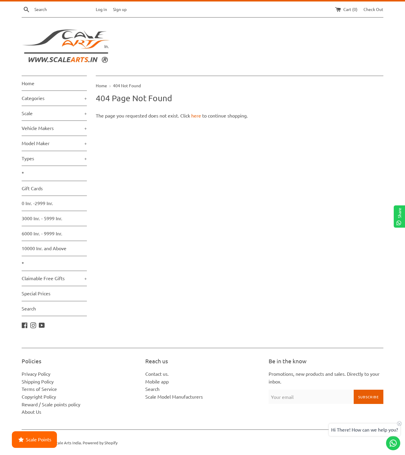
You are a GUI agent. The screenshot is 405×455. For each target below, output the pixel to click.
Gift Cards (32, 188)
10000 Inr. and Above (44, 248)
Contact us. (157, 374)
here (196, 115)
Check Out (373, 9)
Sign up (120, 9)
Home (28, 83)
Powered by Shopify (100, 442)
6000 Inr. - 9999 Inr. (42, 233)
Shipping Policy (38, 381)
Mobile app (157, 381)
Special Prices (36, 293)
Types (54, 158)
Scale (54, 113)
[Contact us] (393, 443)
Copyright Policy (39, 396)
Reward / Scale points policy (51, 404)
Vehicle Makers (54, 128)
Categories (54, 98)
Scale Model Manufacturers (174, 396)
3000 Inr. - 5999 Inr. (42, 218)
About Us (31, 412)
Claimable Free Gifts (54, 278)
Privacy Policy (36, 374)
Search (29, 308)
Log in (101, 9)
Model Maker (54, 143)
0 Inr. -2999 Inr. (37, 203)
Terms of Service (39, 389)
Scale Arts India (67, 442)
